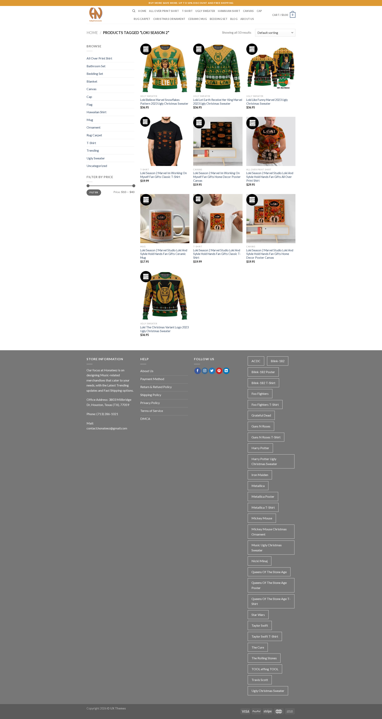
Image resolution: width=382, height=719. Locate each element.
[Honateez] (106, 15)
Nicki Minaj (259, 561)
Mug (90, 120)
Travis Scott (259, 680)
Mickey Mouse (261, 518)
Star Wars (258, 615)
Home (142, 11)
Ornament (93, 127)
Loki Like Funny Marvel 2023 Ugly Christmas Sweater (267, 101)
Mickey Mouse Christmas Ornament (269, 531)
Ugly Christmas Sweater (267, 691)
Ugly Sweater (205, 11)
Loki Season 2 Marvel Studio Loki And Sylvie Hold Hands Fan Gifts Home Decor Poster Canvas (269, 254)
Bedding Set (218, 18)
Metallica (258, 486)
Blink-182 (278, 361)
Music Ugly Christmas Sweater (266, 547)
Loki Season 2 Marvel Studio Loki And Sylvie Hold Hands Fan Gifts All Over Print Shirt (269, 176)
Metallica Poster (262, 496)
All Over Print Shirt (164, 11)
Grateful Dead (261, 415)
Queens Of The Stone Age (269, 572)
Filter (94, 192)
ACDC (255, 361)
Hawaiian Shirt (229, 11)
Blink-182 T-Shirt (263, 383)
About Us (247, 18)
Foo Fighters (260, 393)
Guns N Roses (260, 426)
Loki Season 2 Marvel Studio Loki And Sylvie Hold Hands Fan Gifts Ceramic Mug (163, 254)
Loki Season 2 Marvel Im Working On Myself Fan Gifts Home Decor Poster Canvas (217, 176)
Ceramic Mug (197, 18)
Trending (93, 150)
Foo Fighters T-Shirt (265, 404)
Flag (90, 104)
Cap (259, 11)
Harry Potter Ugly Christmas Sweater (264, 461)
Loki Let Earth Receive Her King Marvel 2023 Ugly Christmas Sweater (217, 101)
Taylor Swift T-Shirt (264, 636)
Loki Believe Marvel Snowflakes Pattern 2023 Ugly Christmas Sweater (164, 101)
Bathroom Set (96, 66)
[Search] (133, 11)
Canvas (248, 11)
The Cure (257, 647)
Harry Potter (260, 448)
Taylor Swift (259, 625)
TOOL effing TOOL (264, 669)
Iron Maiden (259, 475)
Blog (234, 18)
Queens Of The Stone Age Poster (269, 585)
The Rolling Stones (264, 658)
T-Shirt (187, 11)
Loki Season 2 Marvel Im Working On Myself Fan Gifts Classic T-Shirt (163, 175)
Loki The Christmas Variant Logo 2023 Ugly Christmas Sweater (164, 329)
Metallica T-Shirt (263, 507)
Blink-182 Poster (263, 372)
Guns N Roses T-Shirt (266, 437)
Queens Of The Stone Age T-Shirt (270, 601)
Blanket (92, 81)
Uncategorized (97, 166)
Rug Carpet (142, 18)
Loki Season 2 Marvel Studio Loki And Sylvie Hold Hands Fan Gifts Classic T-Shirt (217, 254)
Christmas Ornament (169, 18)
